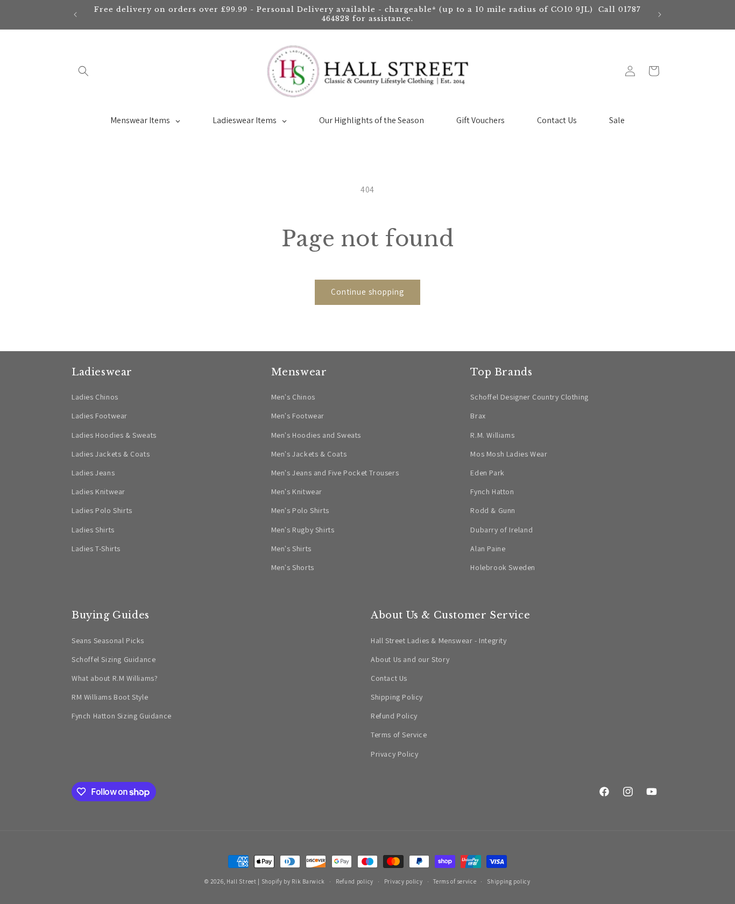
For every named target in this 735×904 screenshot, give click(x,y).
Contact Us (389, 678)
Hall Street (242, 881)
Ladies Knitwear (98, 491)
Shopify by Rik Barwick (293, 881)
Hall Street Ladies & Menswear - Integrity (439, 640)
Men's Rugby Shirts (303, 530)
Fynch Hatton (492, 491)
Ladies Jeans (93, 473)
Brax (477, 416)
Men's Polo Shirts (300, 510)
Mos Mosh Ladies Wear (508, 454)
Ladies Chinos (95, 397)
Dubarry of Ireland (501, 530)
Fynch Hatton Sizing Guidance (122, 716)
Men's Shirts (291, 548)
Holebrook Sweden (502, 567)
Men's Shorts (292, 567)
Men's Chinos (293, 397)
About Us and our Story (410, 659)
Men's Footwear (297, 416)
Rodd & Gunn (492, 510)
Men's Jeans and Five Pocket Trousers (335, 473)
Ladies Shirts (93, 530)
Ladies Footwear (100, 416)
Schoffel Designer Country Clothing (529, 397)
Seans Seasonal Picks (108, 640)
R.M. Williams (492, 435)
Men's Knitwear (296, 491)
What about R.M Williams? (115, 678)
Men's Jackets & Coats (309, 454)
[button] (83, 71)
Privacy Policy (394, 754)
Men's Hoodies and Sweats (316, 435)
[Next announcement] (660, 14)
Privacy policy (403, 881)
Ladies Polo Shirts (102, 510)
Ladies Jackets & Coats (111, 454)
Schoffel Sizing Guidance (114, 659)
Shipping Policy (397, 697)
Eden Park (487, 473)
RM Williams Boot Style (110, 697)
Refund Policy (394, 716)
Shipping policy (509, 881)
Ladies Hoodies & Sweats (114, 435)
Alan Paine (487, 548)
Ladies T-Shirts (96, 548)
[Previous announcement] (75, 14)
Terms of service (454, 881)
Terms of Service (399, 734)
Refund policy (354, 881)
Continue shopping (367, 292)
